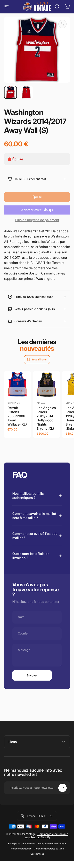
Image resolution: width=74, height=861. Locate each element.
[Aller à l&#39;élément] (10, 92)
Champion (13, 403)
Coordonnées (37, 854)
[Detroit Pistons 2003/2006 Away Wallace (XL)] (17, 384)
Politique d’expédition (20, 848)
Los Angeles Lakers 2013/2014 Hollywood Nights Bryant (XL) (46, 418)
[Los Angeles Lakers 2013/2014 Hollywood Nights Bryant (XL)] (46, 384)
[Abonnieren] (62, 788)
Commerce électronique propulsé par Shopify (46, 835)
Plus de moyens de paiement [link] (37, 220)
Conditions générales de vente (49, 848)
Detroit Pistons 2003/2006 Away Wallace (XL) (17, 416)
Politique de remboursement (52, 843)
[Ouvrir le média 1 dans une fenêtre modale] (62, 24)
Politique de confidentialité (21, 843)
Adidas (41, 403)
